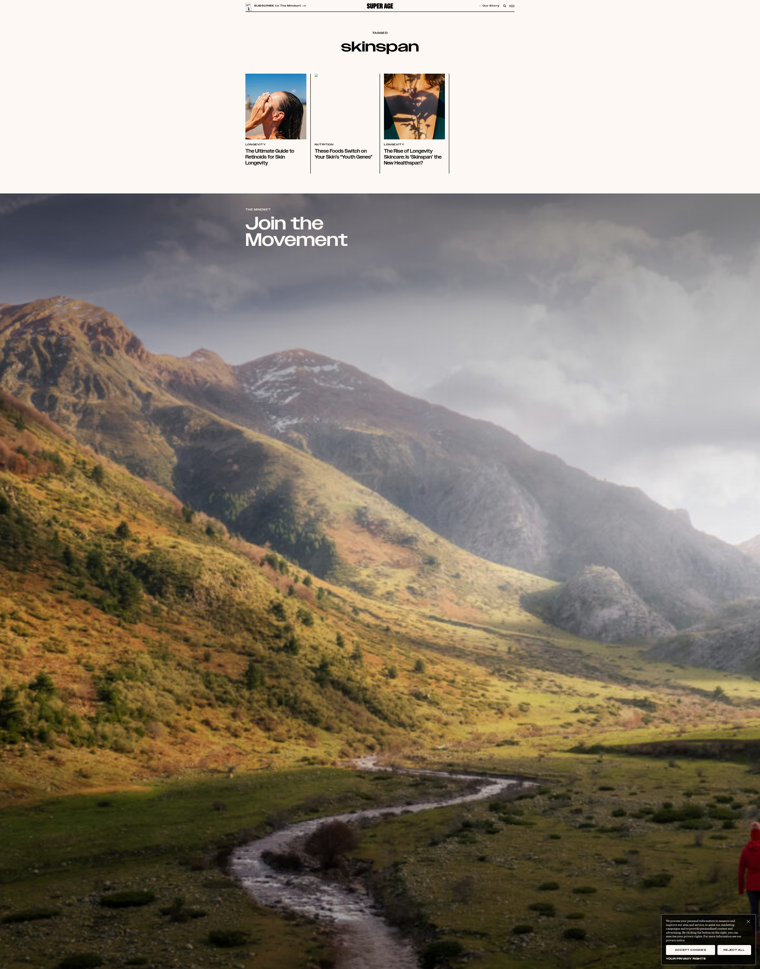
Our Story (491, 6)
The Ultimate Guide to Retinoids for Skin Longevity (269, 157)
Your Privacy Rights (686, 959)
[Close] (748, 921)
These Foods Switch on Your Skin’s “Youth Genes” (343, 154)
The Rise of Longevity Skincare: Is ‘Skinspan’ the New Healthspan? (413, 157)
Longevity (255, 144)
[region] (708, 939)
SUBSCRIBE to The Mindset (277, 6)
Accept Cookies (690, 950)
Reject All (734, 950)
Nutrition (324, 144)
